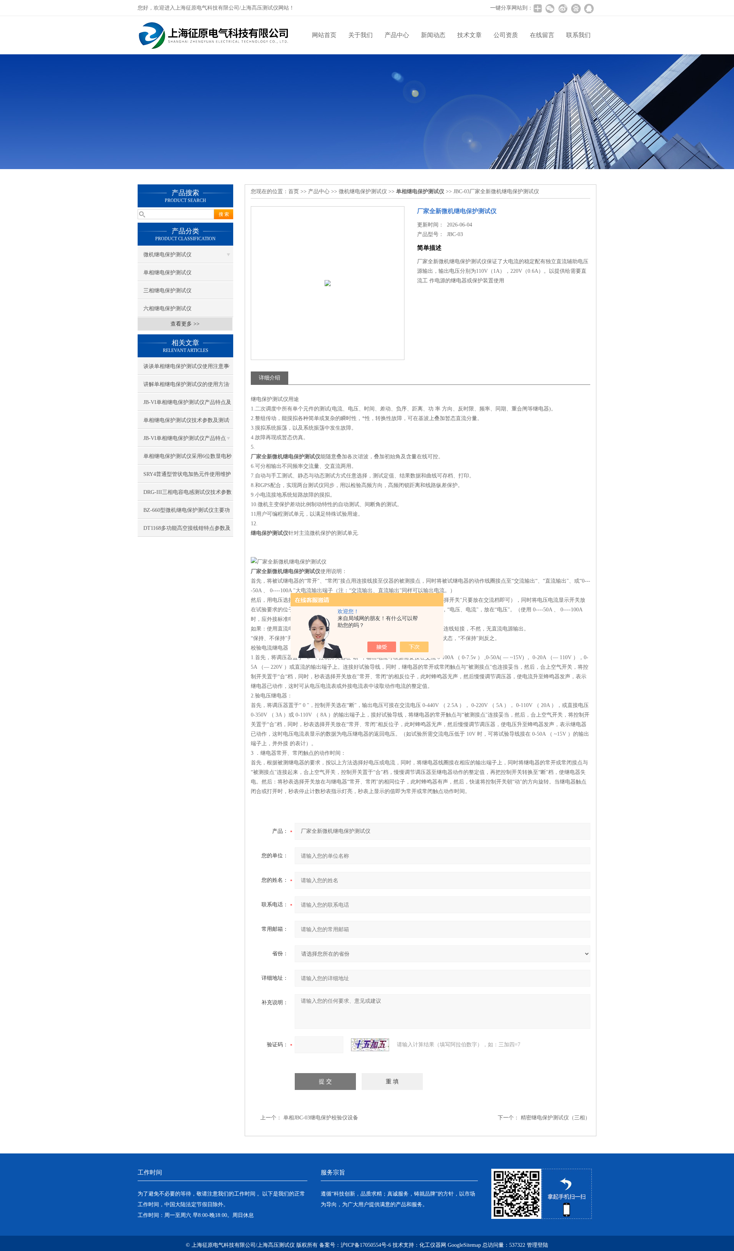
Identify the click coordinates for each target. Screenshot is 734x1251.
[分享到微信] (549, 8)
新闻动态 (433, 35)
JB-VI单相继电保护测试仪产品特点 (184, 438)
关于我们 (360, 35)
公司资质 (506, 35)
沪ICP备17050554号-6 (366, 1245)
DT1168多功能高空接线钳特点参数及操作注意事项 (187, 531)
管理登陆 (537, 1245)
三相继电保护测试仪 (167, 290)
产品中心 (397, 35)
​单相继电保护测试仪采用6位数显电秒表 (187, 459)
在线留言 (542, 35)
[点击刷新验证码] (370, 1044)
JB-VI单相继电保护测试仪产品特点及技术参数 (187, 405)
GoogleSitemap (464, 1245)
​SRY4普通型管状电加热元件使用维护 (187, 474)
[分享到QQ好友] (588, 8)
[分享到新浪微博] (562, 8)
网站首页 (324, 35)
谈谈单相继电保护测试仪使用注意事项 (186, 369)
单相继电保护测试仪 (167, 272)
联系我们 (578, 35)
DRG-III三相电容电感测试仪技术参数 (187, 492)
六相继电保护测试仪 (167, 308)
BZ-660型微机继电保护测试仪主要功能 (186, 513)
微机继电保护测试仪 (167, 254)
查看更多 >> (185, 324)
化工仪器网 (432, 1245)
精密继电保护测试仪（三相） (555, 1118)
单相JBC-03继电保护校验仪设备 (320, 1118)
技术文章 (469, 35)
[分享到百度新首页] (575, 8)
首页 (293, 191)
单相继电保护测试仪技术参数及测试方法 (186, 423)
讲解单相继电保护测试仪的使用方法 (186, 384)
